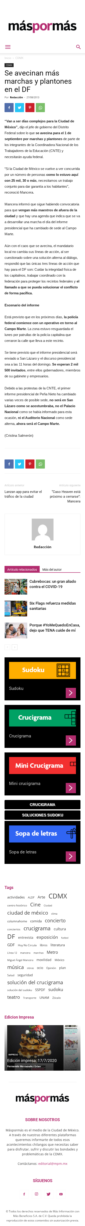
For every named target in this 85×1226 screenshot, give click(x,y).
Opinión (51, 968)
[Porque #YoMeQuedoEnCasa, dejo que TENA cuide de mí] (16, 630)
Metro (52, 952)
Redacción (16, 97)
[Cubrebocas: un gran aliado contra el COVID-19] (16, 587)
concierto (55, 920)
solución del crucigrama (35, 982)
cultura (60, 929)
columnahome (17, 921)
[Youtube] (61, 1194)
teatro (13, 997)
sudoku (55, 989)
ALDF (31, 897)
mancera (25, 952)
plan (62, 968)
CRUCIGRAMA (42, 805)
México (59, 960)
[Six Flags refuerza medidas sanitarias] (16, 608)
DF (11, 936)
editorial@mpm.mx (52, 1163)
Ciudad (48, 905)
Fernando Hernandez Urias (24, 1066)
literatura (58, 945)
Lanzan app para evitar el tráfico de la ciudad (23, 494)
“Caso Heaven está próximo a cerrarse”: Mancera (65, 496)
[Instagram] (36, 1194)
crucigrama (37, 928)
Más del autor (52, 569)
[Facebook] (24, 1194)
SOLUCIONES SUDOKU (42, 815)
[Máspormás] (42, 26)
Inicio (8, 58)
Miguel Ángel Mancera (20, 960)
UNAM (44, 997)
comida (36, 921)
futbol (64, 937)
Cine (35, 904)
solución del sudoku (19, 990)
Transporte (29, 997)
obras (30, 968)
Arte (41, 897)
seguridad (25, 975)
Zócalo (56, 998)
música (15, 967)
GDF (11, 944)
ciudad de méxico (27, 912)
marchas (39, 952)
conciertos (13, 929)
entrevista (25, 937)
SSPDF (40, 989)
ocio (40, 968)
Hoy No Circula (27, 945)
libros (43, 945)
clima (54, 913)
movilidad (43, 960)
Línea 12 (12, 952)
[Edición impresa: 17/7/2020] (42, 1048)
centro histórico (17, 905)
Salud (10, 975)
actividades (16, 897)
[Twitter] (48, 1194)
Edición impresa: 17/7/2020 (32, 1060)
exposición (47, 937)
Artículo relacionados (22, 569)
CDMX (19, 58)
